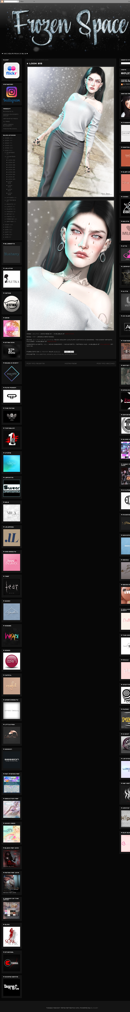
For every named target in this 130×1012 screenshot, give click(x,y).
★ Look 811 (10, 176)
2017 (7, 232)
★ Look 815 (10, 167)
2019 (7, 227)
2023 (7, 145)
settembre (11, 200)
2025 (7, 140)
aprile (9, 214)
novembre (10, 156)
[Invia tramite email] (65, 352)
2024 (7, 143)
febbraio (10, 219)
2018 (7, 229)
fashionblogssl (10, 128)
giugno (9, 209)
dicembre (10, 152)
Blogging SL (8, 111)
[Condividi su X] (69, 352)
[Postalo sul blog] (67, 352)
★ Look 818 (10, 160)
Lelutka (57, 354)
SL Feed (6, 121)
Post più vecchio (106, 363)
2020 (7, 224)
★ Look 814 (10, 169)
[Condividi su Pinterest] (73, 352)
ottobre (10, 197)
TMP (34, 336)
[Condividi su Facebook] (71, 352)
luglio (9, 206)
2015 (7, 237)
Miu (62, 354)
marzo (9, 216)
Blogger (94, 1008)
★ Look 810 (10, 179)
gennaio (10, 221)
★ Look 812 (10, 174)
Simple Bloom (71, 354)
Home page (71, 363)
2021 (7, 150)
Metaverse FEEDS (10, 118)
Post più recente (36, 363)
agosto (10, 204)
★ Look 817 (10, 162)
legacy (50, 354)
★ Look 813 (10, 172)
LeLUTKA (35, 333)
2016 (7, 234)
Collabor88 (41, 354)
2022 (7, 148)
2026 (7, 138)
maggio (9, 211)
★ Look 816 (10, 165)
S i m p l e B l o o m (43, 339)
